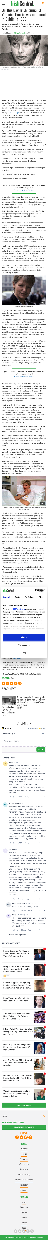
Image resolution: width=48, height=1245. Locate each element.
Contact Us (24, 1164)
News (24, 1202)
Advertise (24, 1169)
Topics (24, 1154)
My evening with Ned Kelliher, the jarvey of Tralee (38, 700)
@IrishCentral (19, 33)
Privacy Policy (24, 1174)
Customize (22, 645)
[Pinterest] (30, 1137)
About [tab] (41, 597)
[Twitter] (21, 1137)
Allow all (24, 637)
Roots (24, 1228)
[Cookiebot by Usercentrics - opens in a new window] (35, 590)
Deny (24, 653)
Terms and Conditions (24, 1179)
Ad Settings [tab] (29, 597)
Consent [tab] (6, 597)
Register (24, 1185)
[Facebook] (17, 1137)
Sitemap (24, 1190)
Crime (13, 678)
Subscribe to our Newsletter (24, 1127)
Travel (24, 1222)
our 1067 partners (17, 609)
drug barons (17, 658)
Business (24, 1207)
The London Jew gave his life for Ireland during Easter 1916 (8, 711)
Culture (24, 1217)
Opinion (24, 1212)
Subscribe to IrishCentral (24, 190)
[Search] (43, 3)
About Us (24, 1159)
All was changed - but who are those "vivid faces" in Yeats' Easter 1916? (24, 702)
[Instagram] (26, 1137)
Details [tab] (17, 597)
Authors (24, 1148)
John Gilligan (15, 113)
